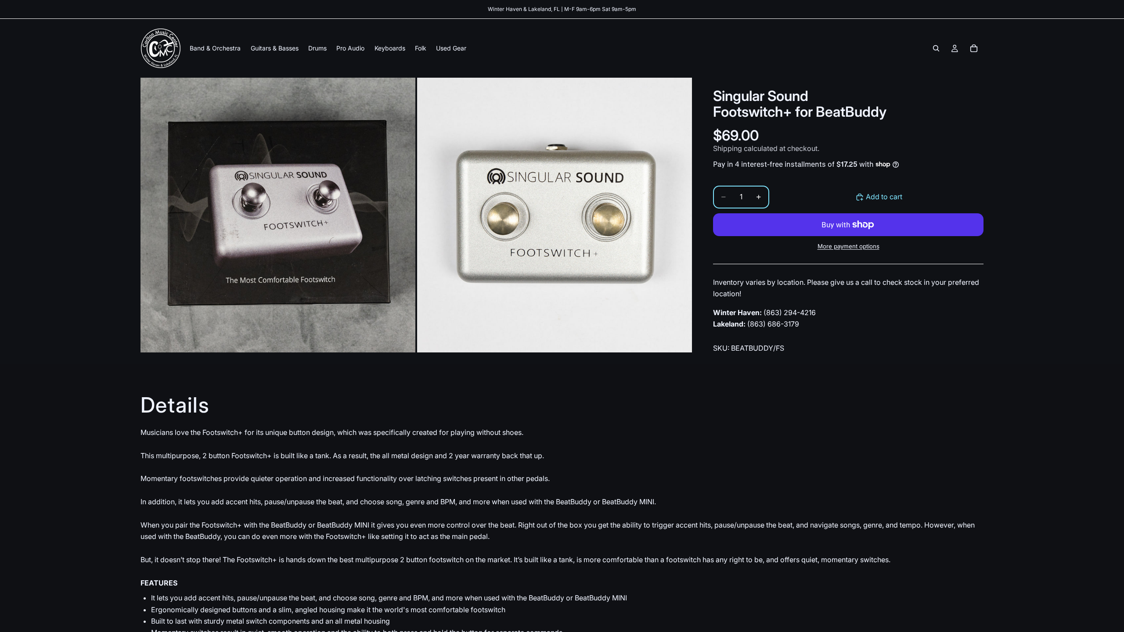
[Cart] (974, 48)
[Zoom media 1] (277, 215)
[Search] (936, 48)
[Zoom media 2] (554, 215)
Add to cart (884, 196)
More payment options (848, 246)
